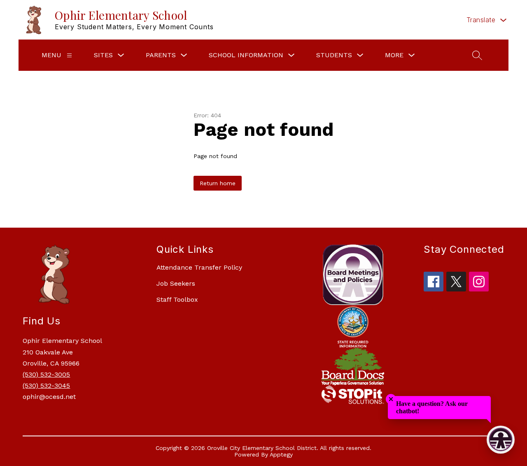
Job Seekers (175, 283)
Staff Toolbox (177, 299)
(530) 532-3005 (46, 374)
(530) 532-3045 (46, 385)
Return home (218, 183)
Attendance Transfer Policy (199, 267)
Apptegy (281, 454)
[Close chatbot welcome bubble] (391, 399)
